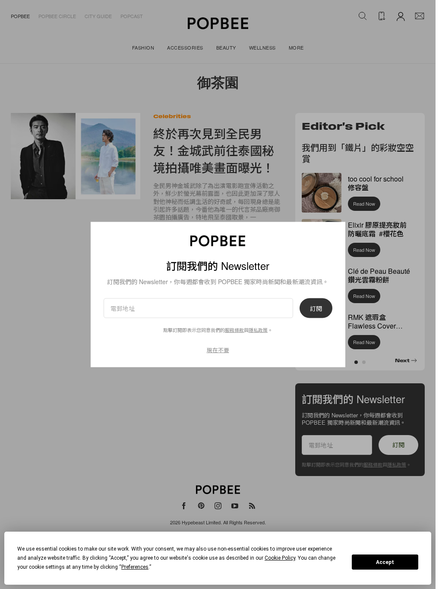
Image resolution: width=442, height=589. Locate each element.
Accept (385, 562)
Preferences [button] (134, 567)
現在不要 (218, 350)
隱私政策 (258, 329)
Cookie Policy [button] (280, 558)
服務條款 (234, 329)
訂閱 (316, 308)
